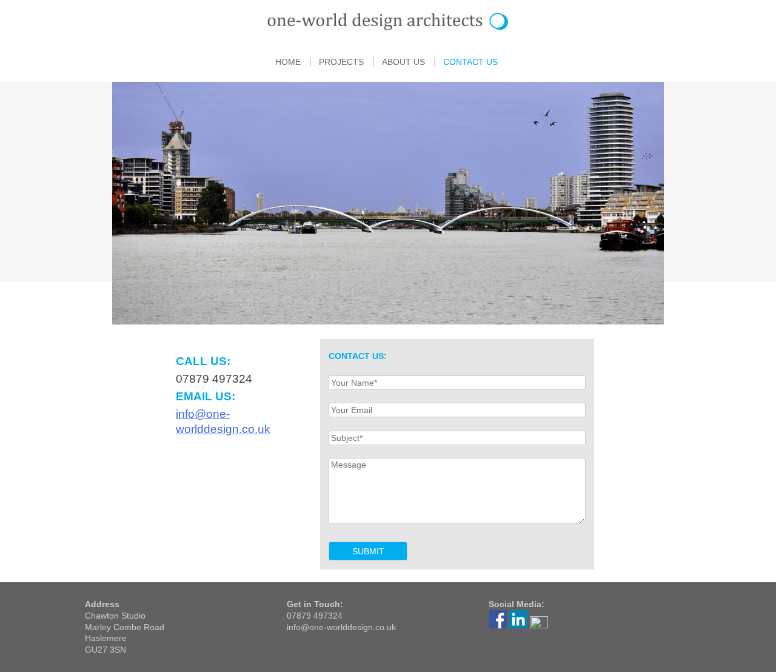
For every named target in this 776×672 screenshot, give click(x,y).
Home (288, 62)
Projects (341, 62)
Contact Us (470, 62)
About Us (403, 62)
